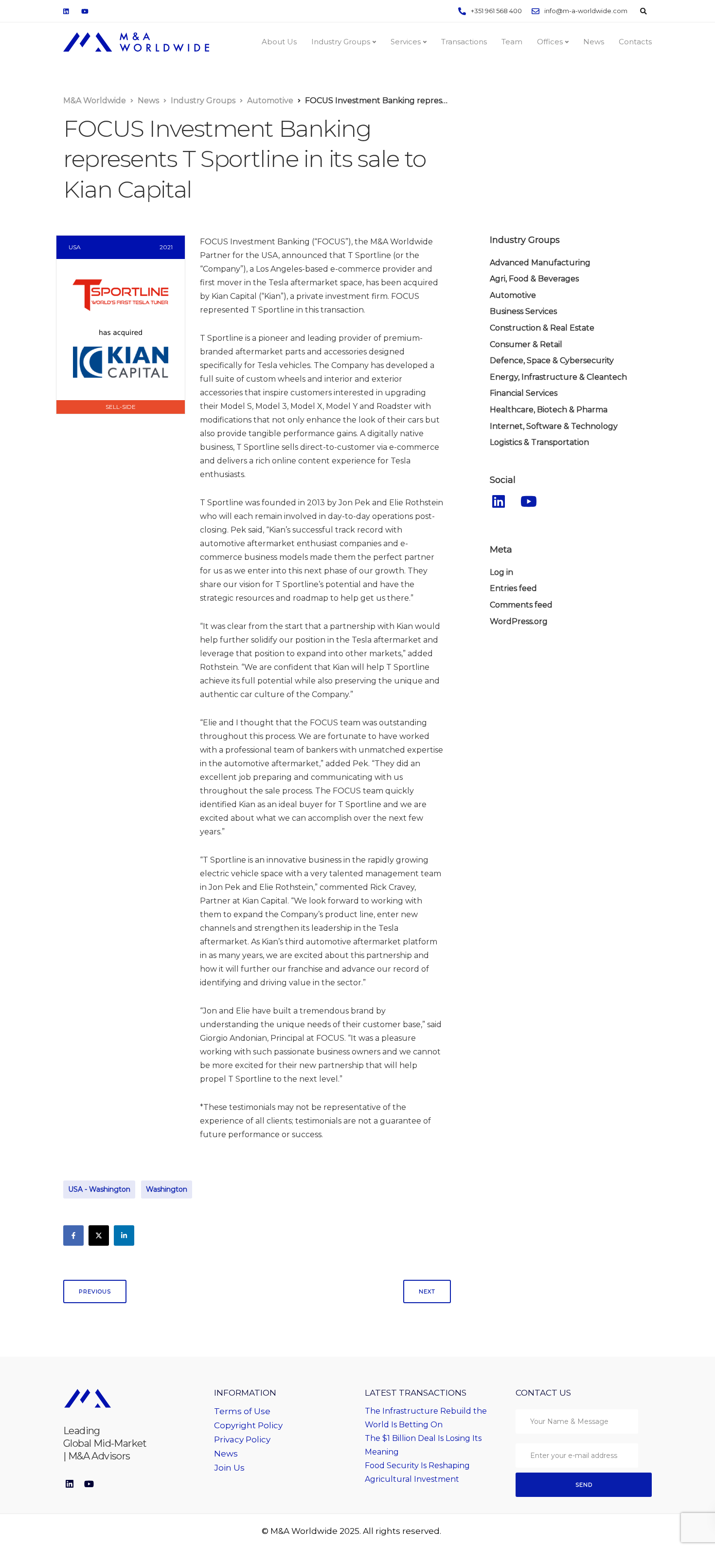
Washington (166, 1189)
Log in (501, 572)
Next (427, 1291)
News (593, 41)
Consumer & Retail (526, 344)
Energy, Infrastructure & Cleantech (558, 377)
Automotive (513, 295)
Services (406, 41)
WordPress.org (519, 621)
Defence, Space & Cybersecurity (552, 361)
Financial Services (523, 393)
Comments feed (521, 604)
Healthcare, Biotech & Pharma (549, 410)
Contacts (635, 41)
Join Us (229, 1468)
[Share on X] (99, 1235)
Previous (95, 1291)
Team (511, 41)
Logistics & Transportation (539, 442)
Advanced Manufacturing (540, 262)
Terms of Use (242, 1411)
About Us (279, 41)
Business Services (523, 311)
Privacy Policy (242, 1439)
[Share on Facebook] (73, 1235)
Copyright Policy (248, 1425)
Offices (550, 41)
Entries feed (513, 588)
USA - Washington (99, 1189)
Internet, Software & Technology (554, 426)
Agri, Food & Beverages (534, 279)
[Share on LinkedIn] (124, 1235)
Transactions (464, 41)
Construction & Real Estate (542, 328)
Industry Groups (340, 41)
